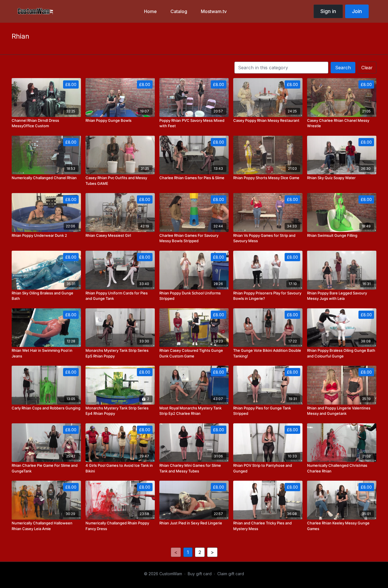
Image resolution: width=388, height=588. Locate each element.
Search (343, 67)
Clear (367, 67)
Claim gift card (230, 573)
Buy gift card (200, 573)
